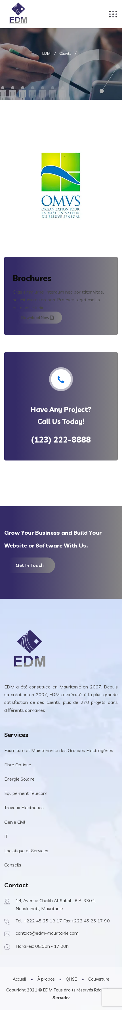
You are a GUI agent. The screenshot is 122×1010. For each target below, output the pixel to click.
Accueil (19, 979)
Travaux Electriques (24, 807)
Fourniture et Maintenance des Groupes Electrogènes (58, 750)
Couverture (98, 979)
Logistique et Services (26, 850)
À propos (45, 979)
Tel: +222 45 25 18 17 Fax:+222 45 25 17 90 (63, 921)
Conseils (12, 865)
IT (6, 836)
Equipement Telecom (25, 793)
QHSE (71, 979)
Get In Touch (30, 565)
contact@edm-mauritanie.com (47, 933)
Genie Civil (14, 822)
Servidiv (61, 997)
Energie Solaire (19, 779)
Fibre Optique (17, 764)
